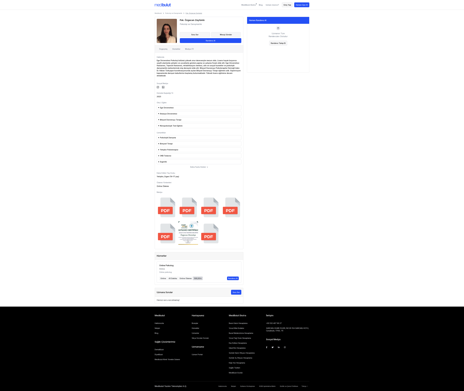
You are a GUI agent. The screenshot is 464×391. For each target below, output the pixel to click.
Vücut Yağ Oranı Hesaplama (240, 338)
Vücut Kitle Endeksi (236, 328)
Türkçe (304, 386)
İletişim (157, 328)
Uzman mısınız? (272, 5)
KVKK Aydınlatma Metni (267, 386)
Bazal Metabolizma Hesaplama (241, 333)
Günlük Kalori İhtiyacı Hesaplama (242, 353)
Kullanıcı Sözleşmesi (247, 386)
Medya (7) (189, 49)
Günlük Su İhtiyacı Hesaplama (240, 358)
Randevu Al (210, 41)
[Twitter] (273, 347)
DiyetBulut (159, 354)
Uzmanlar (195, 333)
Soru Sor (194, 35)
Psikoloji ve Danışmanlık (173, 13)
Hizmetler (176, 49)
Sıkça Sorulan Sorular (200, 338)
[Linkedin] (279, 347)
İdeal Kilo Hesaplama (237, 348)
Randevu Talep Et (278, 43)
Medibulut (158, 13)
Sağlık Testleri (234, 368)
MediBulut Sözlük (236, 373)
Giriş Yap (287, 5)
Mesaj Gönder (226, 35)
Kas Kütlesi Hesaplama (238, 343)
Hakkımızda (159, 323)
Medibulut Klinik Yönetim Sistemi (167, 359)
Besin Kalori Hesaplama (238, 323)
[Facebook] (266, 347)
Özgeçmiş (163, 49)
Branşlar (195, 323)
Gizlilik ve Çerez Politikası (289, 386)
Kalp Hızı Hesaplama (237, 363)
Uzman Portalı (197, 354)
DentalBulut (159, 349)
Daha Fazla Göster (198, 167)
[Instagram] (285, 347)
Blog (261, 5)
